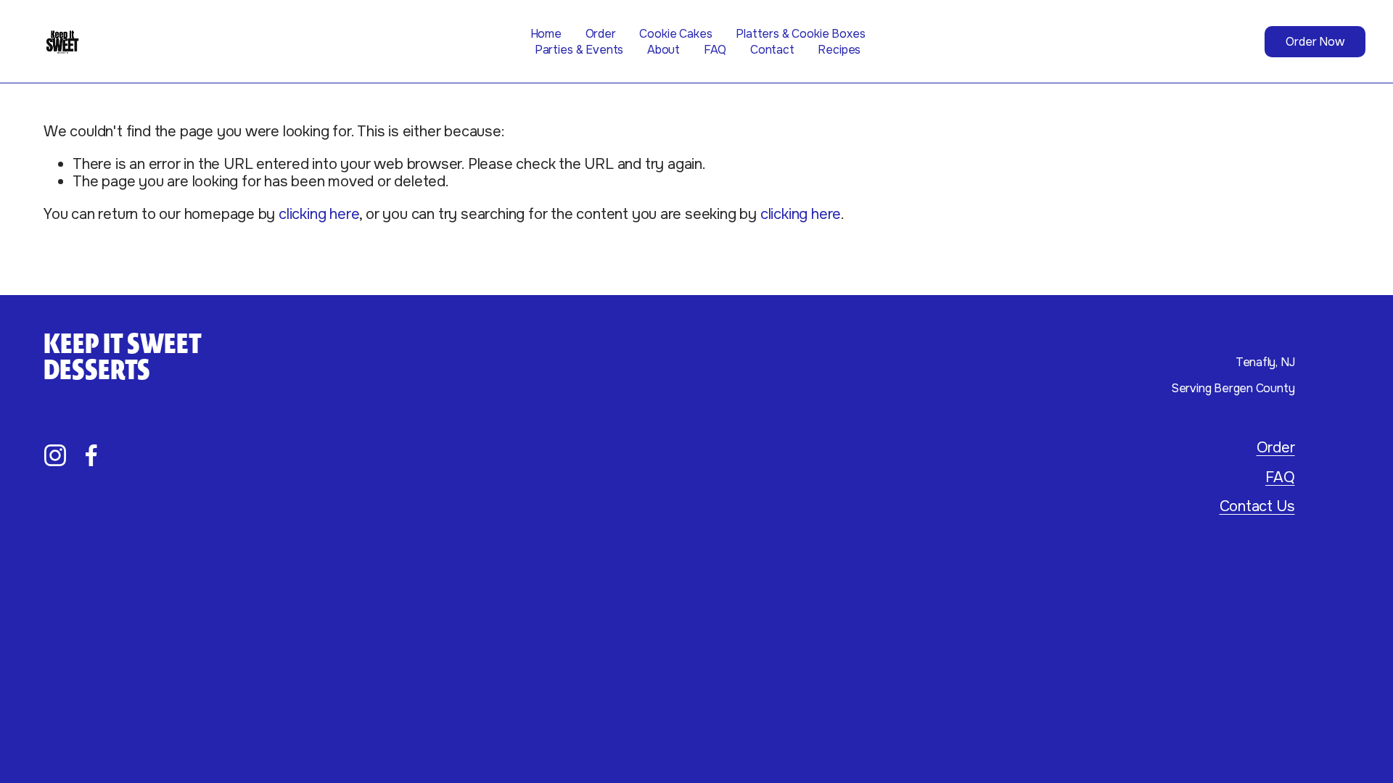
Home (546, 33)
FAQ (715, 49)
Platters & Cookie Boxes (800, 33)
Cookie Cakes (675, 33)
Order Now (1315, 41)
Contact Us (1257, 506)
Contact (772, 49)
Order (600, 33)
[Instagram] (55, 455)
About (663, 49)
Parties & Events (579, 49)
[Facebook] (91, 455)
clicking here (319, 213)
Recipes (839, 49)
